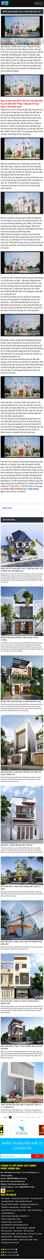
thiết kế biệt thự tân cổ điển (23, 1237)
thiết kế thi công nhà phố (10, 1207)
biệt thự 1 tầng (22, 1234)
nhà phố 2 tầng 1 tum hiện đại (11, 1222)
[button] (41, 17)
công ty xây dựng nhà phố (20, 1198)
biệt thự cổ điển (6, 1237)
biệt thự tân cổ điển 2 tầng (28, 1240)
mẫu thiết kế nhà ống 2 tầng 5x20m (13, 1210)
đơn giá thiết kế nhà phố (9, 1204)
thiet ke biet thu (6, 1231)
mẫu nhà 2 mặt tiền (8, 1228)
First (5, 1117)
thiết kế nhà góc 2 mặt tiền (25, 1228)
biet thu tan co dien (35, 1234)
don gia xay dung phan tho (29, 1204)
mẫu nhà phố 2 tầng (35, 1210)
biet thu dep (18, 1231)
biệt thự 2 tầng (28, 1231)
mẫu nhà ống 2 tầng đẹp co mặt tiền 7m (15, 1216)
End (22, 1120)
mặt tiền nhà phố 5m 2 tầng (11, 1219)
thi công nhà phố (37, 1198)
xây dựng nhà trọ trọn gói (10, 1242)
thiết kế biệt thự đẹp (8, 1234)
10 (39, 1117)
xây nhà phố (5, 1198)
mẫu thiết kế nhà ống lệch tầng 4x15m (14, 1225)
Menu (39, 3)
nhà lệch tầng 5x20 (8, 1213)
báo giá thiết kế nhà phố (23, 1201)
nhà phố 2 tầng (25, 1207)
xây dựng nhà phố (7, 1201)
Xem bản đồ (10, 1190)
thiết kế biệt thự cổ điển (9, 1240)
